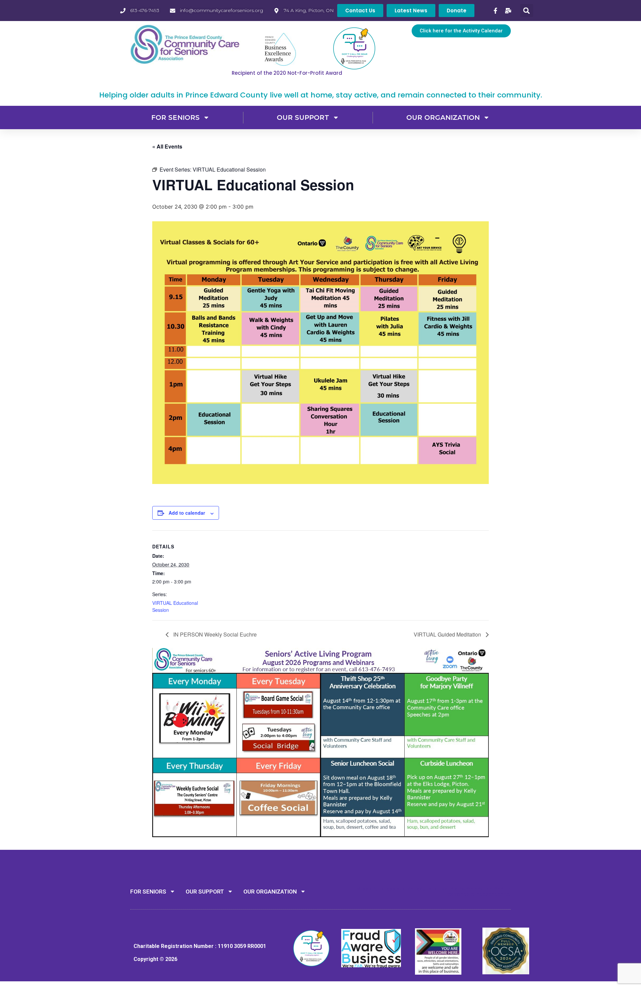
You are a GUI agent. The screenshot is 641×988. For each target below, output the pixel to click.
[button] (526, 10)
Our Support (303, 117)
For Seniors (175, 117)
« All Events (167, 146)
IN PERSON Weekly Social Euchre (214, 634)
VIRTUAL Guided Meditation (448, 634)
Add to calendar (187, 512)
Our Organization (443, 117)
